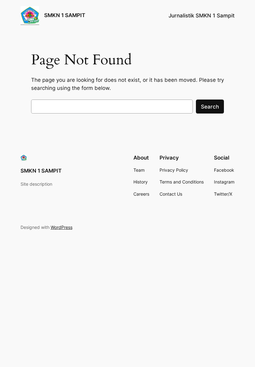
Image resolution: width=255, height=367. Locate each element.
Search (210, 107)
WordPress (61, 227)
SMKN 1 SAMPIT (64, 15)
